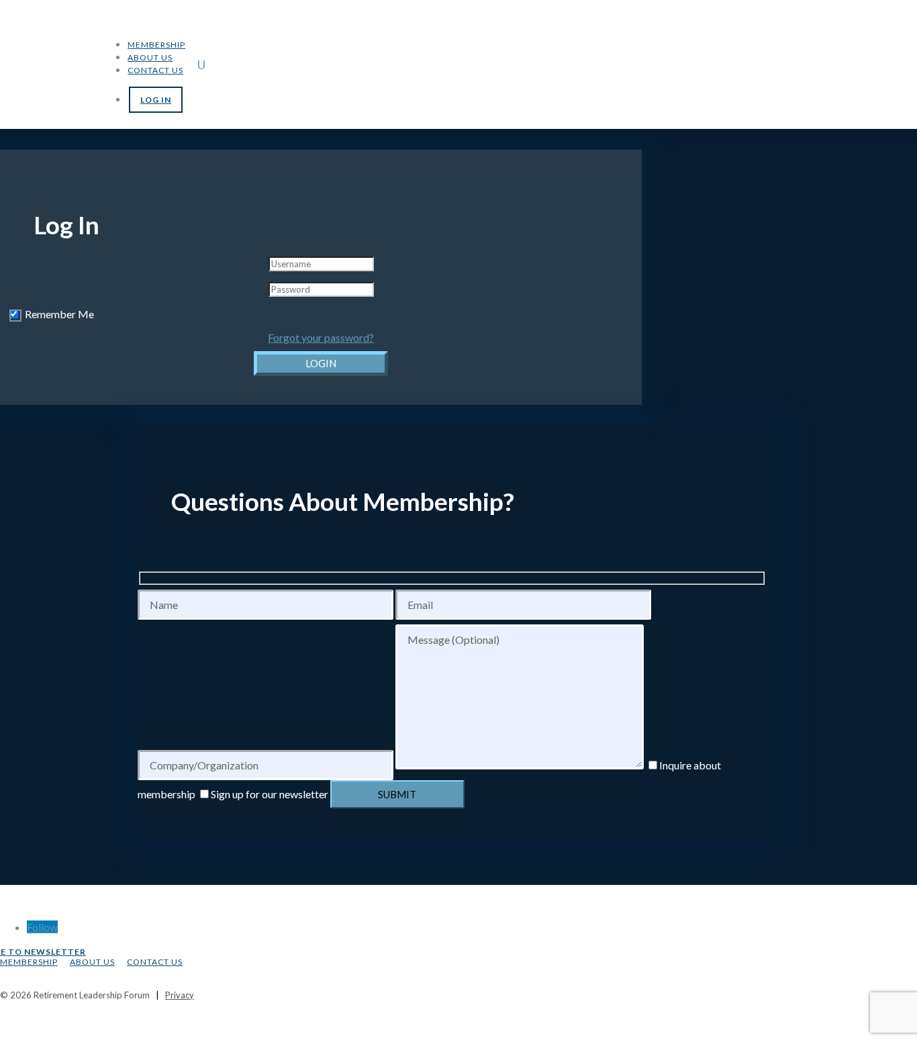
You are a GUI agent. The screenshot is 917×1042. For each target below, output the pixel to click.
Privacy (179, 995)
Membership (156, 45)
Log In (155, 100)
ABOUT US (92, 962)
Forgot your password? (321, 337)
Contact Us (155, 70)
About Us (150, 57)
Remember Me (59, 313)
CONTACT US (155, 962)
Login (320, 363)
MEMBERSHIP (29, 962)
